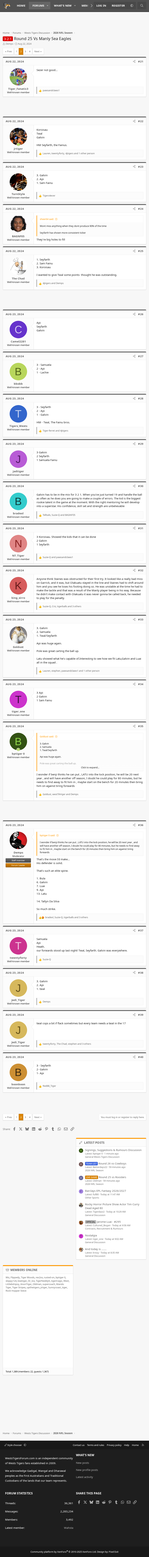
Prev (9, 51)
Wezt (66, 1280)
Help (126, 1445)
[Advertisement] (69, 23)
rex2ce (39, 1277)
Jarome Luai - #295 (103, 1221)
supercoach (49, 1284)
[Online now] (18, 144)
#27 (140, 356)
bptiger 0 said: (47, 835)
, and (59, 515)
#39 (140, 1014)
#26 (140, 314)
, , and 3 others (62, 606)
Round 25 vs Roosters (106, 1177)
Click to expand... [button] (90, 767)
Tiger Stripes (19, 1287)
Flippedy (15, 1277)
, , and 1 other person (69, 153)
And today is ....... (95, 1249)
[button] (47, 5)
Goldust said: (47, 736)
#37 (140, 930)
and (53, 283)
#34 (140, 684)
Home (21, 5)
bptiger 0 (60, 1277)
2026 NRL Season (94, 1170)
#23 (140, 166)
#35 (140, 726)
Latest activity (84, 1477)
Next (37, 51)
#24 (140, 208)
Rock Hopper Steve (16, 1290)
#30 (140, 486)
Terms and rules (95, 1445)
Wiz (7, 1277)
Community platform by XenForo (63, 1551)
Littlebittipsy (12, 1284)
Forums (38, 5)
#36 (140, 825)
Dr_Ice (31, 1280)
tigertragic (56, 1280)
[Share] (134, 61)
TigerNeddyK (43, 1280)
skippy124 (11, 1280)
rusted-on (49, 1277)
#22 (140, 121)
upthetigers (33, 1287)
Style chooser (14, 1445)
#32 (140, 570)
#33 (140, 619)
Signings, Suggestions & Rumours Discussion (113, 1150)
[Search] (141, 5)
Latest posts (94, 1143)
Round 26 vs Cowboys (106, 1163)
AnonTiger (26, 1284)
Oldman (37, 1284)
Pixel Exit (113, 1551)
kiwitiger (22, 1280)
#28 (140, 398)
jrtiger (44, 1287)
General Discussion (95, 1215)
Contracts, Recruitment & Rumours (104, 1228)
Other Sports (92, 1197)
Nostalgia (91, 1235)
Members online (24, 1270)
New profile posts (87, 1470)
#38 (140, 972)
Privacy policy (114, 1445)
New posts (82, 1463)
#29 (140, 444)
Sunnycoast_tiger (57, 1287)
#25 (140, 251)
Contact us (78, 1445)
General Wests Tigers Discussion (102, 1156)
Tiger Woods (28, 1277)
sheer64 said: (47, 219)
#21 (140, 61)
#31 (140, 528)
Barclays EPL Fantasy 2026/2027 (105, 1191)
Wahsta (68, 1528)
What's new (63, 5)
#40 (140, 1057)
